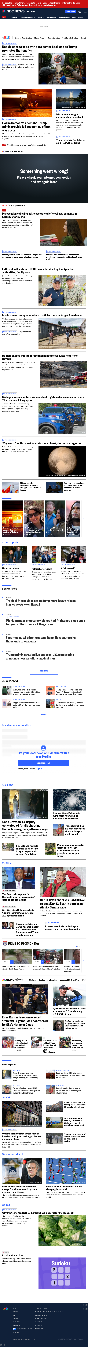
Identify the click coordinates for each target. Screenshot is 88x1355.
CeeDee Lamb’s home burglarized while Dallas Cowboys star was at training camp (75, 1024)
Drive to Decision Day (23, 38)
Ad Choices (16, 1322)
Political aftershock (42, 568)
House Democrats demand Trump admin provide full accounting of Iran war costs (26, 126)
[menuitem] (31, 11)
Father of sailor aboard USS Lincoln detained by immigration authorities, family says (38, 270)
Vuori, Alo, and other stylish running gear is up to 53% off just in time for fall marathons (27, 692)
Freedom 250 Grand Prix (69, 980)
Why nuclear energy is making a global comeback (69, 116)
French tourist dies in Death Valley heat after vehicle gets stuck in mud (75, 830)
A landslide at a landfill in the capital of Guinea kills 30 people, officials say (75, 1104)
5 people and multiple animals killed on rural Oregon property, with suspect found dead (27, 850)
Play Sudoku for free (12, 1255)
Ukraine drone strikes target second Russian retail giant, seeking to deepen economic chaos (21, 1136)
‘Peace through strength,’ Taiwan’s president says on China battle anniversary (74, 1137)
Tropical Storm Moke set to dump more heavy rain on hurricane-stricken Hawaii (41, 602)
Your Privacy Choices (24, 1329)
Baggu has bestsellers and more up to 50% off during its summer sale (26, 704)
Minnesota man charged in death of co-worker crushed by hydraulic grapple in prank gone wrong (70, 850)
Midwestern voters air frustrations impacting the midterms (74, 968)
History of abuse (10, 568)
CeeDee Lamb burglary (48, 980)
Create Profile (43, 763)
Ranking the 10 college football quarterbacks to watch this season (21, 1045)
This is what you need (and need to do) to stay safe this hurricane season (70, 704)
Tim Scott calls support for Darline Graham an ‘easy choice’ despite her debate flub (18, 896)
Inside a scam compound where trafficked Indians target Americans (42, 315)
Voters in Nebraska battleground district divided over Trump (15, 967)
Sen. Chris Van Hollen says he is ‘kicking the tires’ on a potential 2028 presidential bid (18, 912)
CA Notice (16, 1332)
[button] (27, 103)
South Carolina (54, 38)
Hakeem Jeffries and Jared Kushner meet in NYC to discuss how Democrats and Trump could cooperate (27, 929)
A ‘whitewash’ (68, 568)
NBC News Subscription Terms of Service (49, 1311)
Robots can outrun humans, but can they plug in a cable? (64, 1188)
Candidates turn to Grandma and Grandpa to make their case (18, 67)
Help (14, 1315)
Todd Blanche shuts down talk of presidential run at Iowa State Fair (46, 967)
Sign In (39, 769)
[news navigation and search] (85, 11)
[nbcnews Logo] (5, 1308)
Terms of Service (41, 1308)
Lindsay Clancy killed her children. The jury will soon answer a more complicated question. (21, 255)
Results (84, 38)
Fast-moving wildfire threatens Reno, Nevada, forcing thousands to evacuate (41, 639)
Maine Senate (39, 38)
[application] (27, 103)
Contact (15, 1311)
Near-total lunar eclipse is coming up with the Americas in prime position (74, 486)
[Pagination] (76, 946)
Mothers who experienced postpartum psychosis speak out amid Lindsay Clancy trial (64, 256)
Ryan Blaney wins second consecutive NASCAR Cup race (77, 1045)
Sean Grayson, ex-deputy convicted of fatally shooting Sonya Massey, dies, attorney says (25, 825)
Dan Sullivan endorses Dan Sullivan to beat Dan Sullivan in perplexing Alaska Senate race (62, 903)
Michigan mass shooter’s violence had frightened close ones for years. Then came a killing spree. (43, 398)
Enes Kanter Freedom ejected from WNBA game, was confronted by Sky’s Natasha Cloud (25, 1021)
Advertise (38, 1325)
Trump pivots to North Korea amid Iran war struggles (70, 141)
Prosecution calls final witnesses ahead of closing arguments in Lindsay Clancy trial (39, 215)
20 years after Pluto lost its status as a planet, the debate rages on (41, 443)
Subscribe (38, 1322)
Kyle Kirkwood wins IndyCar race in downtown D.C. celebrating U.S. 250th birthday (69, 1011)
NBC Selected (39, 1329)
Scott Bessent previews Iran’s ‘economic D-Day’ (27, 144)
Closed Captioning (41, 1318)
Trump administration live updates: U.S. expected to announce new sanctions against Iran (40, 656)
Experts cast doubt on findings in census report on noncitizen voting (62, 928)
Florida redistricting (70, 38)
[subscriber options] (79, 11)
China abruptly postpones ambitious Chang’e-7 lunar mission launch (30, 486)
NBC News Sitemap (41, 1315)
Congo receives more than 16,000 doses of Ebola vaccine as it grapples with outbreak (74, 1121)
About (14, 1308)
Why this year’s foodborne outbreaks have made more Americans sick (38, 1212)
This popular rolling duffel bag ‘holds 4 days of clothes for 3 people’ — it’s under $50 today (69, 692)
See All (44, 714)
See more (44, 671)
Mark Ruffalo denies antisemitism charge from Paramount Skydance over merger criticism (19, 1189)
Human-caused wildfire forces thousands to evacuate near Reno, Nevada (40, 357)
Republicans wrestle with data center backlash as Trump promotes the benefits (39, 48)
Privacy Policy (18, 1325)
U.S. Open (32, 980)
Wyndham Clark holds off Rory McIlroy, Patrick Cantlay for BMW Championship (49, 1046)
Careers (15, 1318)
